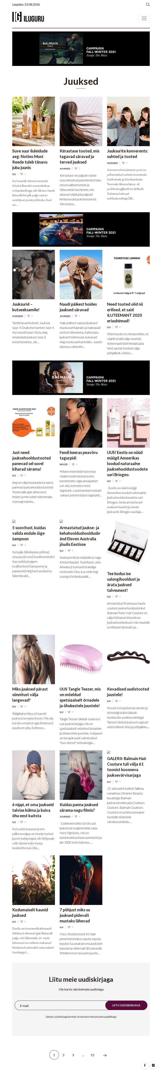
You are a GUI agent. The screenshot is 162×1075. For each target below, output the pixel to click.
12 (92, 1055)
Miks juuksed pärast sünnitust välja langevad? (30, 694)
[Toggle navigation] (144, 18)
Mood (64, 464)
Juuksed (65, 168)
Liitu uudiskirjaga (126, 1005)
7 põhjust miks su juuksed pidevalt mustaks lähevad (75, 915)
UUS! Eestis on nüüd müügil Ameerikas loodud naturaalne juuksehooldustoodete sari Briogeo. (127, 463)
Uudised (112, 163)
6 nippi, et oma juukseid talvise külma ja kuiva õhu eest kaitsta (33, 810)
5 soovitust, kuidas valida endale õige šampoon (29, 533)
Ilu (14, 174)
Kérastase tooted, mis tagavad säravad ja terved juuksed (79, 156)
